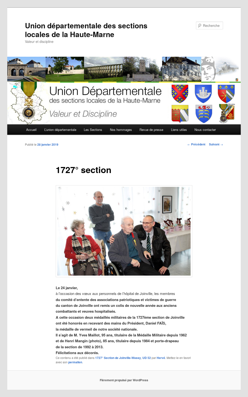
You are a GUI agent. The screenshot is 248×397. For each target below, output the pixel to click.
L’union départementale (60, 129)
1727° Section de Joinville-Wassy (118, 358)
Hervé (161, 358)
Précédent (196, 144)
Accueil (31, 129)
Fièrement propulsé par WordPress (124, 380)
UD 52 (146, 358)
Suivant (216, 144)
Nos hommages (121, 129)
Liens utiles (179, 129)
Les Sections (93, 129)
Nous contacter (205, 129)
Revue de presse (151, 129)
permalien (75, 362)
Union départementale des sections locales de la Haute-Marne (86, 29)
